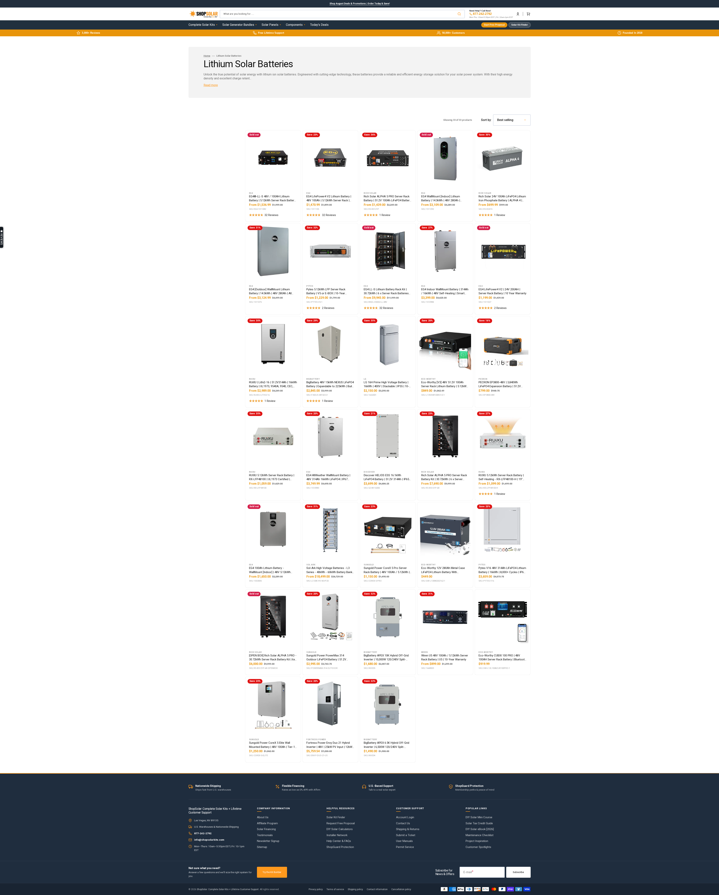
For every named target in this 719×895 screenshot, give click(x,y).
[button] (1, 237)
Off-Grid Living (359, 449)
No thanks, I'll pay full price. (359, 501)
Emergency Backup (359, 466)
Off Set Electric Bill (359, 483)
